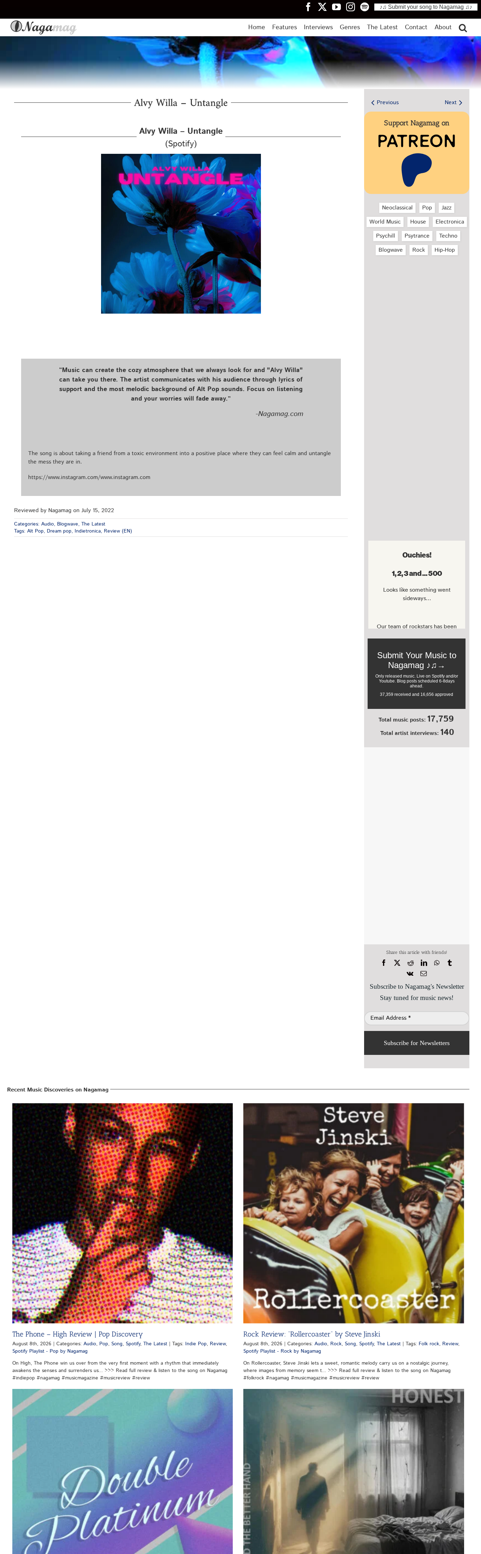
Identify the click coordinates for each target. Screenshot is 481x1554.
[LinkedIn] (424, 963)
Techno (448, 236)
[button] (462, 27)
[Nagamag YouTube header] (339, 7)
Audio (47, 524)
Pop (427, 208)
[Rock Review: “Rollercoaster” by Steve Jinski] (353, 1213)
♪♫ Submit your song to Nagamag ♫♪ (426, 7)
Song (117, 1343)
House (418, 222)
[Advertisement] (416, 298)
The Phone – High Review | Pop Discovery (77, 1334)
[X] (397, 963)
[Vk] (410, 973)
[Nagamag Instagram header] (353, 7)
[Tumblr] (449, 963)
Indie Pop (196, 1343)
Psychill (385, 236)
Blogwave (67, 524)
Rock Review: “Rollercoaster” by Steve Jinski (311, 1334)
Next (451, 103)
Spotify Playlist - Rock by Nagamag (282, 1351)
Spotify (133, 1343)
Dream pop (59, 531)
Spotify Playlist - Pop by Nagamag (50, 1351)
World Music (385, 222)
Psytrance (417, 236)
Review (218, 1343)
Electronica (450, 222)
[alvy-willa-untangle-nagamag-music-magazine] (181, 156)
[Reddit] (410, 963)
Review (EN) (118, 531)
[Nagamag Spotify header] (367, 7)
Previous (388, 103)
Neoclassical (397, 208)
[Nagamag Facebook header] (311, 7)
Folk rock (429, 1343)
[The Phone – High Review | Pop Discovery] (122, 1213)
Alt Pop (35, 531)
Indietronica (88, 531)
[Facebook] (384, 963)
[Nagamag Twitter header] (325, 7)
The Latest (93, 524)
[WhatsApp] (437, 963)
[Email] (423, 973)
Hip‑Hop (445, 250)
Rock (418, 250)
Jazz (446, 208)
